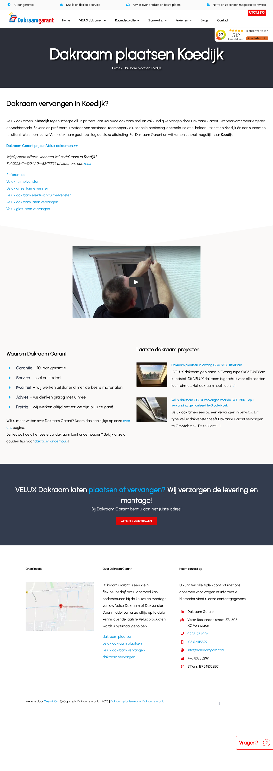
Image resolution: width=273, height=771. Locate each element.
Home (116, 68)
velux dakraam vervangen (124, 650)
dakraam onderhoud (51, 441)
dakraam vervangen (119, 657)
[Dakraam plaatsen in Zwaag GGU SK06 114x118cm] (151, 374)
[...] (233, 385)
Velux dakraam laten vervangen (32, 202)
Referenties (15, 174)
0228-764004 (198, 634)
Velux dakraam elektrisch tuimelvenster (38, 195)
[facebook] (219, 703)
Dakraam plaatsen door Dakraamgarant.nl (138, 701)
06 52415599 (197, 642)
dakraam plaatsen (117, 636)
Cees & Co (51, 701)
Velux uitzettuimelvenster (27, 188)
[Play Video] (136, 282)
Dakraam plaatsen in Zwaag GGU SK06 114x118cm (206, 365)
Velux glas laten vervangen (28, 209)
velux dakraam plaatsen (122, 643)
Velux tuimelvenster (22, 181)
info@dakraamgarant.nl (205, 650)
